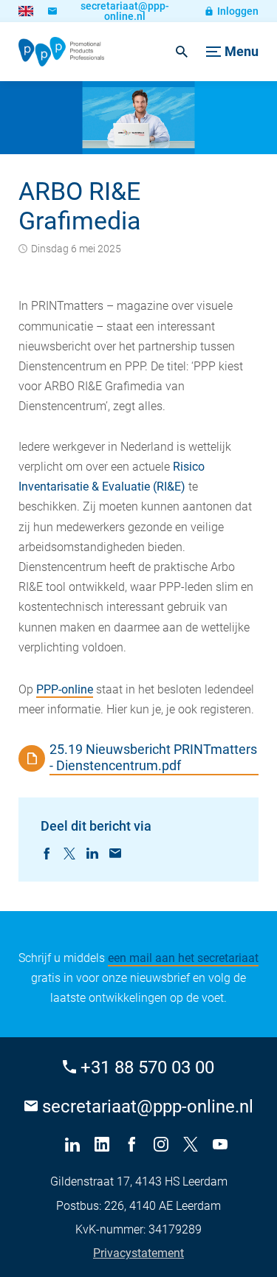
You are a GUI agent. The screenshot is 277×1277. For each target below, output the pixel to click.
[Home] (61, 51)
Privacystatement (138, 1253)
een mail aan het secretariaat (183, 958)
